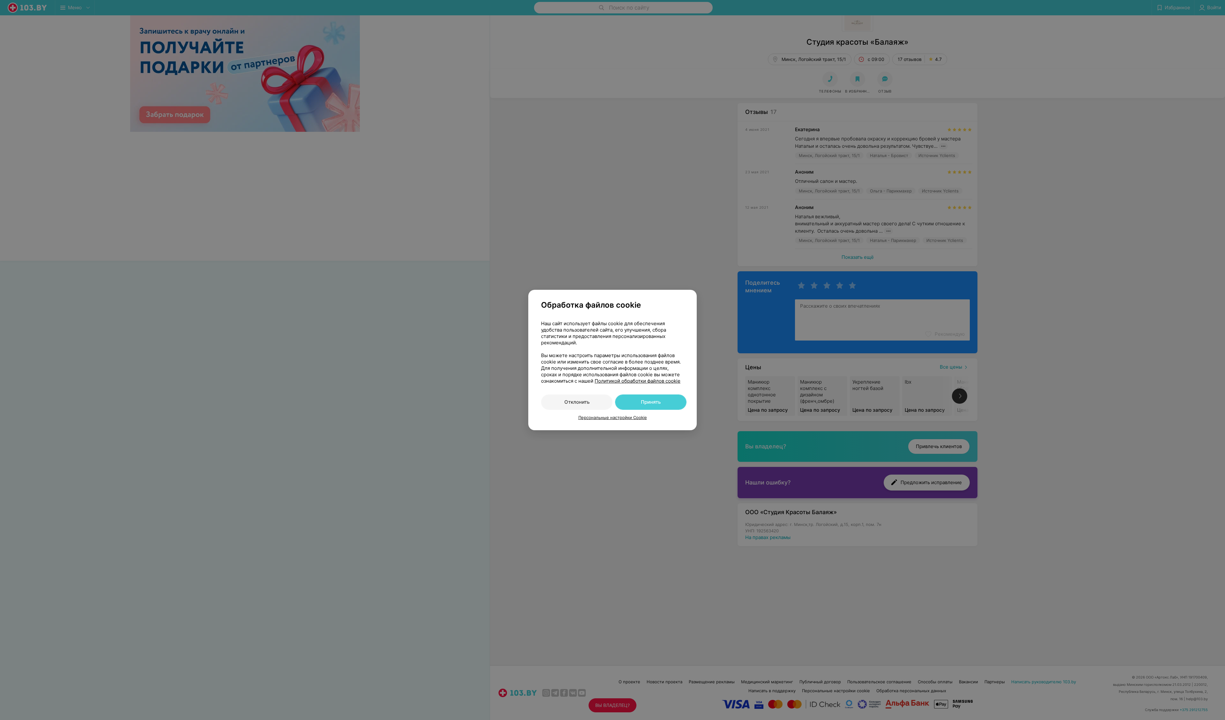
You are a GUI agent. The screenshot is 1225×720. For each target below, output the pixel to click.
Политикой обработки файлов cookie (637, 381)
